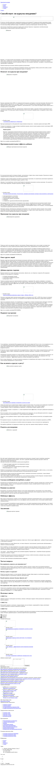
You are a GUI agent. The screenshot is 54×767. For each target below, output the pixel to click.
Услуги (4, 4)
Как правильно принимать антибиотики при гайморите (13, 669)
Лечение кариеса (7, 705)
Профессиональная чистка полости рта (12, 708)
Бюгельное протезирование (9, 725)
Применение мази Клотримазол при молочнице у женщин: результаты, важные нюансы (20, 678)
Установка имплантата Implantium (10, 733)
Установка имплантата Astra (9, 734)
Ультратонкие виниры (8, 724)
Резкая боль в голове (7, 692)
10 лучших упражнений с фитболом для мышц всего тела (19, 655)
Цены (4, 5)
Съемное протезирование (9, 721)
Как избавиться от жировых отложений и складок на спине (16, 402)
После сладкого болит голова (9, 690)
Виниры (5, 723)
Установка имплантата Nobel (9, 736)
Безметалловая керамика (8, 727)
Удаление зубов (6, 712)
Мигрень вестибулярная (8, 695)
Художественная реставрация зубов (11, 707)
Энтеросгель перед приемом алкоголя (9, 676)
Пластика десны (6, 713)
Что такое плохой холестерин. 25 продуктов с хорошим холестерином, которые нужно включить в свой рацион (28, 193)
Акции (4, 8)
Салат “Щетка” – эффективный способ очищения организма (19, 646)
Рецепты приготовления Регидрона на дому (10, 683)
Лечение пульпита (7, 704)
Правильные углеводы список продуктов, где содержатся (19, 637)
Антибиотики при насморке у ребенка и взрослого (12, 681)
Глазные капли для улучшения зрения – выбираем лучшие (14, 674)
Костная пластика (7, 716)
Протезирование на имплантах (10, 720)
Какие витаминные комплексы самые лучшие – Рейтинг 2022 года (18, 295)
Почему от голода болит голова (10, 697)
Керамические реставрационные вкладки (12, 729)
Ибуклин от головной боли (9, 688)
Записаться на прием (5, 2)
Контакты (5, 6)
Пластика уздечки (7, 715)
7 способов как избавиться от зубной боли (12, 121)
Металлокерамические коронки (10, 726)
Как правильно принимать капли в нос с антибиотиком (13, 671)
